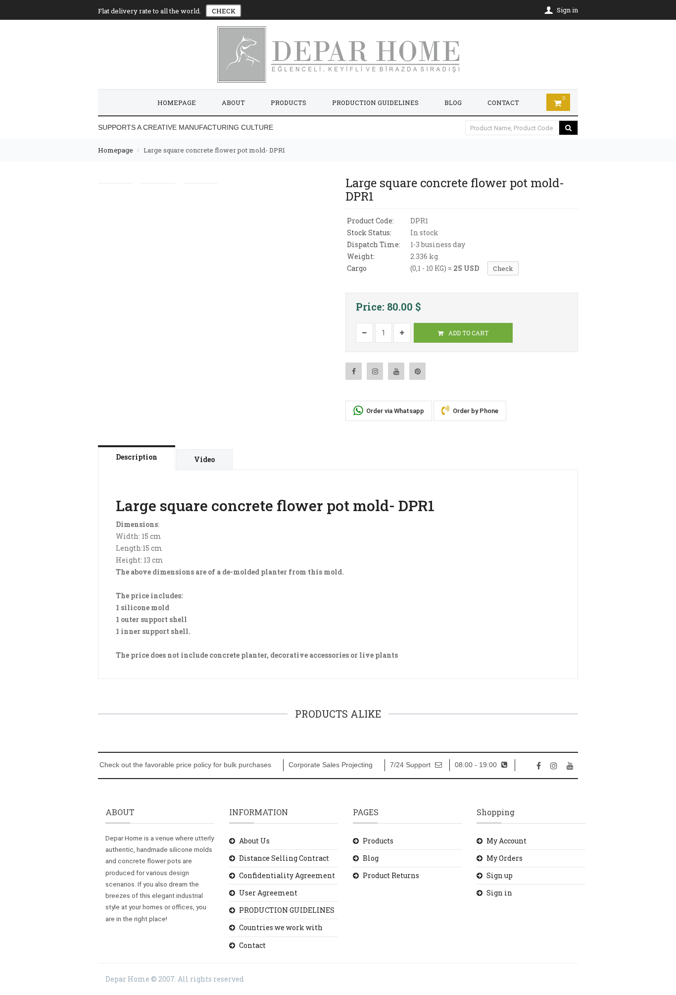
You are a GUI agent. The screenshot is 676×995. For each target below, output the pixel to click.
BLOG (453, 102)
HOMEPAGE (176, 102)
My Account (506, 840)
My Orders (504, 858)
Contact (252, 945)
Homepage (115, 150)
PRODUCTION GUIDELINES (375, 102)
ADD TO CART (467, 333)
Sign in (499, 892)
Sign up (499, 875)
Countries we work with (281, 927)
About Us (254, 840)
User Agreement (268, 892)
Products (378, 840)
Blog (371, 858)
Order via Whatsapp (394, 411)
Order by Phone (474, 411)
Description (136, 457)
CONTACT (503, 102)
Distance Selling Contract (284, 858)
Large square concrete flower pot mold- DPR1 (214, 150)
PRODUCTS (288, 102)
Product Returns (391, 875)
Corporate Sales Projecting (331, 765)
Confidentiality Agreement (287, 875)
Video (204, 459)
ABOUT (233, 102)
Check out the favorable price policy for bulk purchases (185, 765)
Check (503, 268)
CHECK (224, 10)
